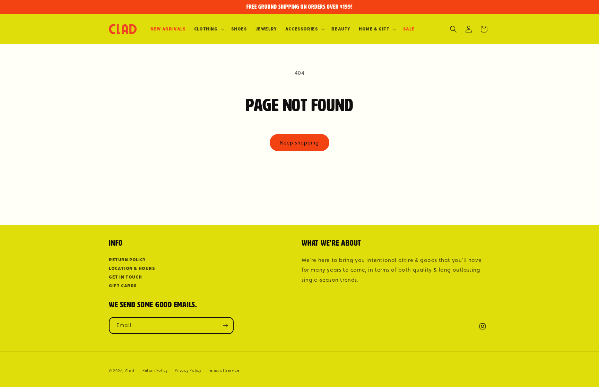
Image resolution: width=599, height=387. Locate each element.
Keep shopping (299, 143)
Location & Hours (132, 268)
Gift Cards (123, 286)
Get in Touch (125, 277)
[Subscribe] (225, 325)
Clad (129, 371)
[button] (208, 29)
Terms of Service (223, 370)
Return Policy (127, 260)
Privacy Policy (188, 370)
